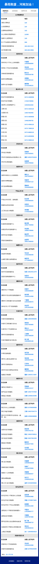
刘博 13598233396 (31, 396)
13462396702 (29, 120)
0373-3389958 (29, 97)
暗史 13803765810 (31, 434)
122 (26, 30)
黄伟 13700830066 (31, 407)
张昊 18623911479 (31, 272)
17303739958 (29, 101)
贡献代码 (19, 561)
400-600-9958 (29, 50)
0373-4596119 (29, 124)
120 (26, 38)
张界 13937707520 (31, 392)
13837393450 (29, 113)
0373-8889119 (29, 132)
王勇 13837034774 (31, 411)
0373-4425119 (29, 109)
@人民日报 (9, 554)
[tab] (5, 11)
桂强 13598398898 (31, 416)
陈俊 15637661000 (31, 438)
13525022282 (29, 105)
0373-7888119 (29, 128)
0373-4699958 (29, 116)
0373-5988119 (29, 140)
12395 (27, 34)
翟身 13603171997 (31, 374)
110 (26, 26)
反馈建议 (11, 561)
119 (26, 23)
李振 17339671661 (31, 500)
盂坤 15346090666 (31, 483)
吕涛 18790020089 (31, 549)
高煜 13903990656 (31, 319)
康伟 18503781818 (31, 157)
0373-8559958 (29, 136)
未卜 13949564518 (31, 531)
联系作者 (27, 561)
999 (26, 42)
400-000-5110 (29, 46)
